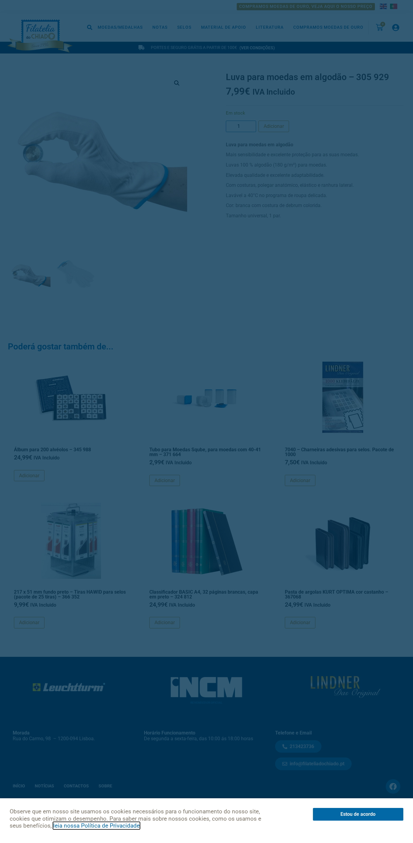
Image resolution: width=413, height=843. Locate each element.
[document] (206, 421)
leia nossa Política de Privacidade (96, 825)
